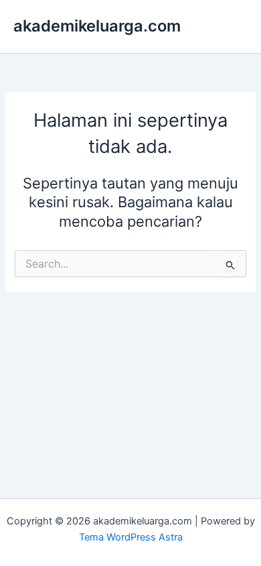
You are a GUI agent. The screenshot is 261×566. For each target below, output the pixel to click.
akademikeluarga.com (97, 26)
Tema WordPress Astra (131, 537)
